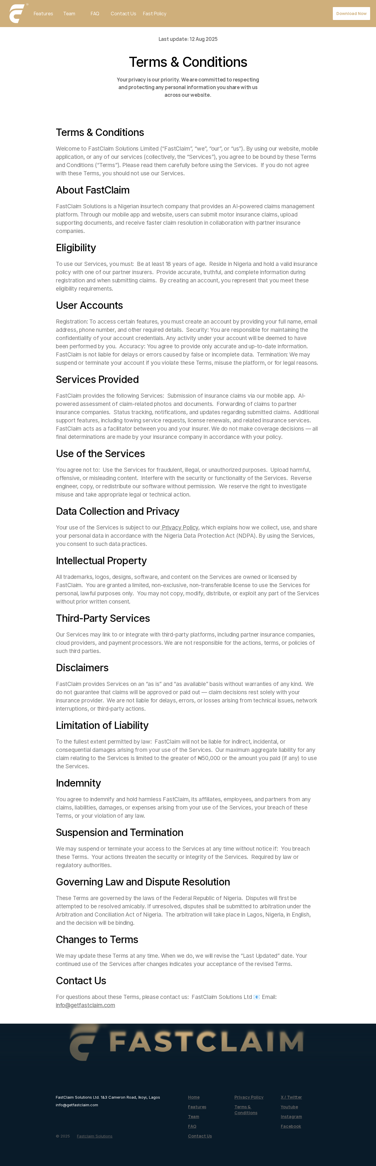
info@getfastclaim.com (85, 1005)
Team (69, 13)
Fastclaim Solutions (95, 1136)
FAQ (95, 13)
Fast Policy (154, 13)
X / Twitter (291, 1097)
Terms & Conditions (245, 1109)
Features (43, 13)
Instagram (291, 1116)
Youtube (289, 1107)
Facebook (291, 1126)
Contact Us (123, 13)
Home (193, 1097)
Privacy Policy (179, 527)
